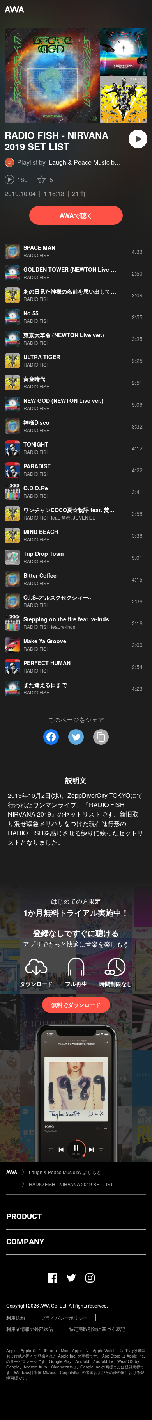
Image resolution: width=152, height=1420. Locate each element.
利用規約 (15, 1317)
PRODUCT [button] (24, 1216)
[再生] (138, 139)
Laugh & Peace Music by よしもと (96, 162)
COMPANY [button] (25, 1241)
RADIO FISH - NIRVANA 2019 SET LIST (71, 1184)
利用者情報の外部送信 (29, 1329)
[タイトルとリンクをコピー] (101, 737)
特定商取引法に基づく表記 (97, 1329)
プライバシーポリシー (64, 1317)
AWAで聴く (76, 215)
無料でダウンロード (76, 1005)
